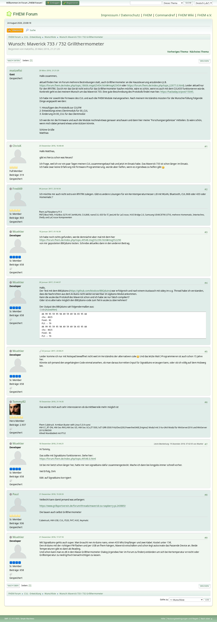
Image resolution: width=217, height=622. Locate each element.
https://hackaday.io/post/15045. (177, 91)
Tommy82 (19, 401)
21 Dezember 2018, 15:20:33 (51, 494)
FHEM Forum (25, 14)
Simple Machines (27, 619)
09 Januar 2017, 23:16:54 (50, 188)
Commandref (165, 15)
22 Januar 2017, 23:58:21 (52, 351)
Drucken (204, 61)
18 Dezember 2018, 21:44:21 (51, 443)
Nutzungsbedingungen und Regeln (183, 618)
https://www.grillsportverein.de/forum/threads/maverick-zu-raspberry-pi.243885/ (83, 505)
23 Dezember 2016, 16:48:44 (51, 145)
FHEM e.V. (204, 15)
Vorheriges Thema (177, 51)
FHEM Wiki (186, 15)
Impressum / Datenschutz (120, 15)
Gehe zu (164, 599)
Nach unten (14, 60)
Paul (16, 494)
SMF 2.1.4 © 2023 (11, 619)
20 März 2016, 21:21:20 (49, 70)
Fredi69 (17, 189)
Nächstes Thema (199, 51)
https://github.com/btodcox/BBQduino (90, 290)
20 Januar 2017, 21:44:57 (50, 282)
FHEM (147, 15)
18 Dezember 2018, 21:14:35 (51, 401)
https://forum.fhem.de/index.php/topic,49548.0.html (68, 458)
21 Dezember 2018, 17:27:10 (51, 537)
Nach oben (13, 585)
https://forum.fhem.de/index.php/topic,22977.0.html (155, 85)
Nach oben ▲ (207, 618)
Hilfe (163, 618)
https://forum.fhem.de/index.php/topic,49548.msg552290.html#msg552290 (80, 240)
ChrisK (17, 146)
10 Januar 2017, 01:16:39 (50, 231)
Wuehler (18, 231)
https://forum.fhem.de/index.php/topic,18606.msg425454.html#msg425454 (80, 85)
